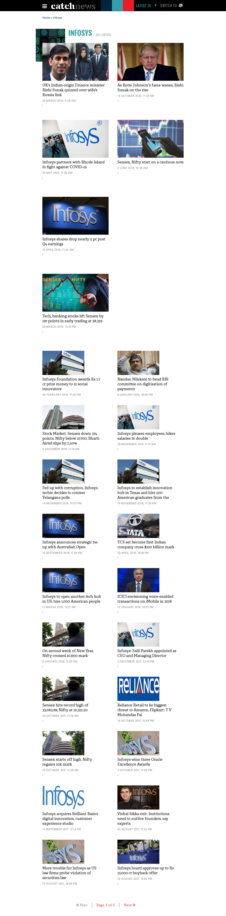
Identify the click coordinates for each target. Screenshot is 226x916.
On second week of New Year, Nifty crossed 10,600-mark (68, 653)
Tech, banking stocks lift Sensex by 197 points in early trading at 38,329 (73, 318)
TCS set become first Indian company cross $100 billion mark (145, 544)
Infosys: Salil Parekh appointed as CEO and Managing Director (146, 653)
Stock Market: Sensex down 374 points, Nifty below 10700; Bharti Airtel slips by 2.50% (70, 438)
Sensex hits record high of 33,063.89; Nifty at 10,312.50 (65, 707)
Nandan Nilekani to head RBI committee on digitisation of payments (142, 384)
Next (128, 905)
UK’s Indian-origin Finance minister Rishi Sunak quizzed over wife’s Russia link (73, 90)
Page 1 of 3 (105, 905)
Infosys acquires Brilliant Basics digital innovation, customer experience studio (70, 819)
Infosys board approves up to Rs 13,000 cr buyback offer (145, 870)
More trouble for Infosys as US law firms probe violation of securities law (69, 873)
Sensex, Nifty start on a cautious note (150, 162)
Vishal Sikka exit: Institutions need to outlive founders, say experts (143, 819)
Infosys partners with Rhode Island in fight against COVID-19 (73, 164)
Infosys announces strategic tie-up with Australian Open (70, 544)
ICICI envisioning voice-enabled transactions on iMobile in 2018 (145, 599)
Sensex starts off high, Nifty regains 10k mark (67, 762)
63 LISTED (103, 35)
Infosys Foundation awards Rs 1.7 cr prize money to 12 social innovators (71, 384)
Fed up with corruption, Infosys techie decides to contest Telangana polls (70, 493)
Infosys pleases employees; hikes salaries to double (146, 436)
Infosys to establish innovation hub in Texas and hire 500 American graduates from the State (144, 495)
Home (46, 18)
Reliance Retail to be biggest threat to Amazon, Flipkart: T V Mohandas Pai (144, 710)
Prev (83, 905)
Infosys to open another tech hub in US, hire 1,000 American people (71, 599)
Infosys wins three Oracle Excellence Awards (139, 762)
